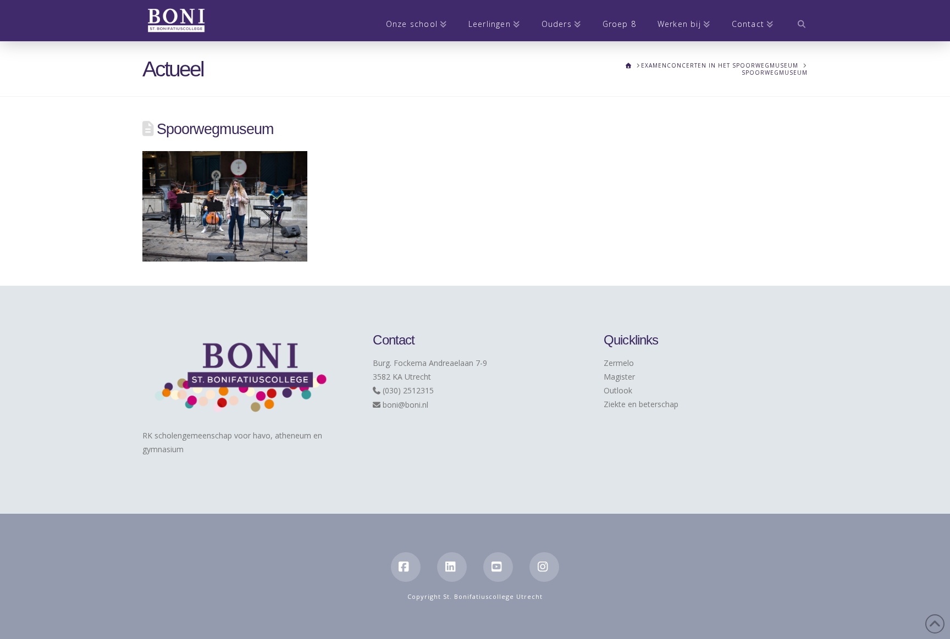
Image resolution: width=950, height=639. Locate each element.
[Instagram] (544, 567)
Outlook (618, 390)
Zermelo (619, 363)
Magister (619, 376)
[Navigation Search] (796, 20)
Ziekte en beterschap (641, 404)
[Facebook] (406, 567)
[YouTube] (498, 567)
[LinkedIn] (452, 567)
